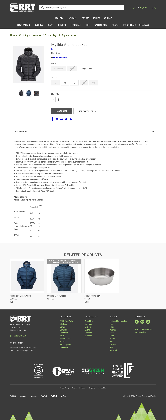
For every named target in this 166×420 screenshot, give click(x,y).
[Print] (61, 119)
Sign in (134, 7)
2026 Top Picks (23, 25)
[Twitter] (66, 119)
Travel (115, 25)
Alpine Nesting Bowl (92, 296)
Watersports (101, 25)
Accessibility (102, 388)
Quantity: (55, 94)
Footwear (76, 25)
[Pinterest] (71, 119)
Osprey (113, 344)
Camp (50, 25)
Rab (111, 324)
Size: (53, 77)
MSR (112, 333)
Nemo (112, 338)
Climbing (62, 25)
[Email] (57, 119)
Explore (85, 18)
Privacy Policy (64, 388)
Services (73, 18)
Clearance (144, 25)
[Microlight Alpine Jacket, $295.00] (27, 276)
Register (143, 7)
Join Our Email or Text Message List (144, 330)
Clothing (39, 25)
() (154, 7)
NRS (112, 341)
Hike (87, 25)
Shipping (92, 388)
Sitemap (88, 336)
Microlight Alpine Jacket (20, 296)
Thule (112, 327)
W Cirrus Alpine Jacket (56, 296)
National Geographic (118, 321)
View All (113, 350)
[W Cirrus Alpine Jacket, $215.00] (64, 276)
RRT (111, 347)
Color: (54, 63)
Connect (108, 18)
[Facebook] (52, 119)
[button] (59, 57)
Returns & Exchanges (79, 388)
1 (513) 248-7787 (20, 336)
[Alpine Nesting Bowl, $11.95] (101, 276)
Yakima (113, 330)
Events (96, 18)
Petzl (112, 336)
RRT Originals (129, 25)
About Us (59, 18)
